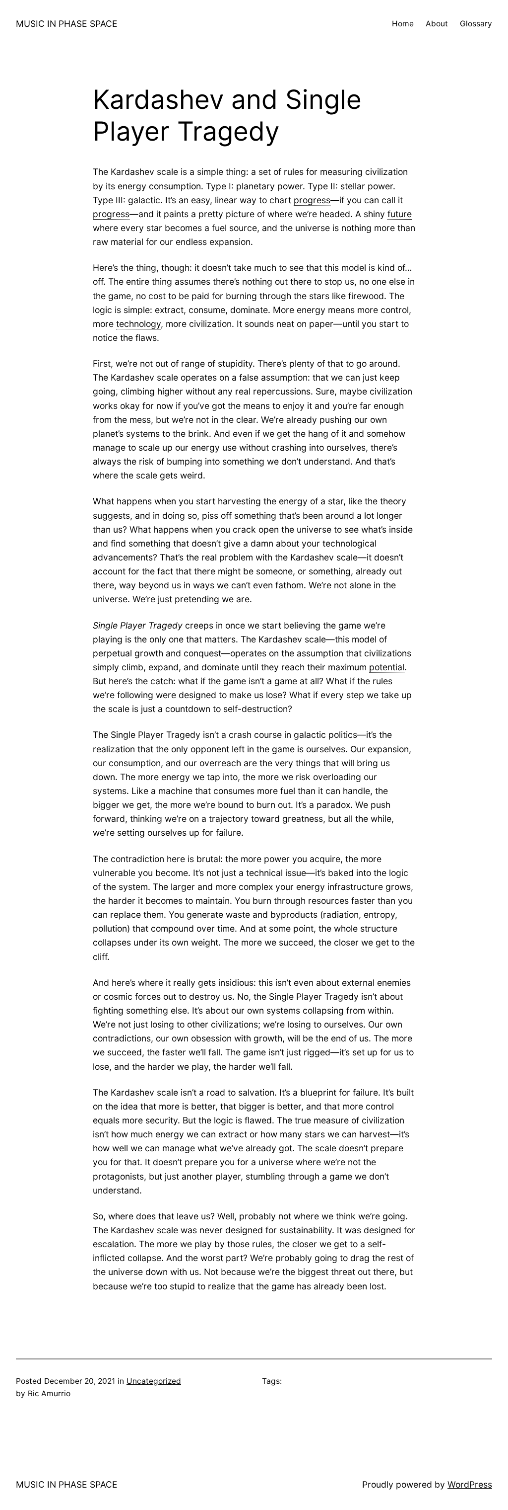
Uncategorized (154, 1381)
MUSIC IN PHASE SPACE (67, 23)
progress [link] (312, 200)
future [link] (399, 214)
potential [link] (386, 667)
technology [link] (138, 323)
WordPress (469, 1484)
